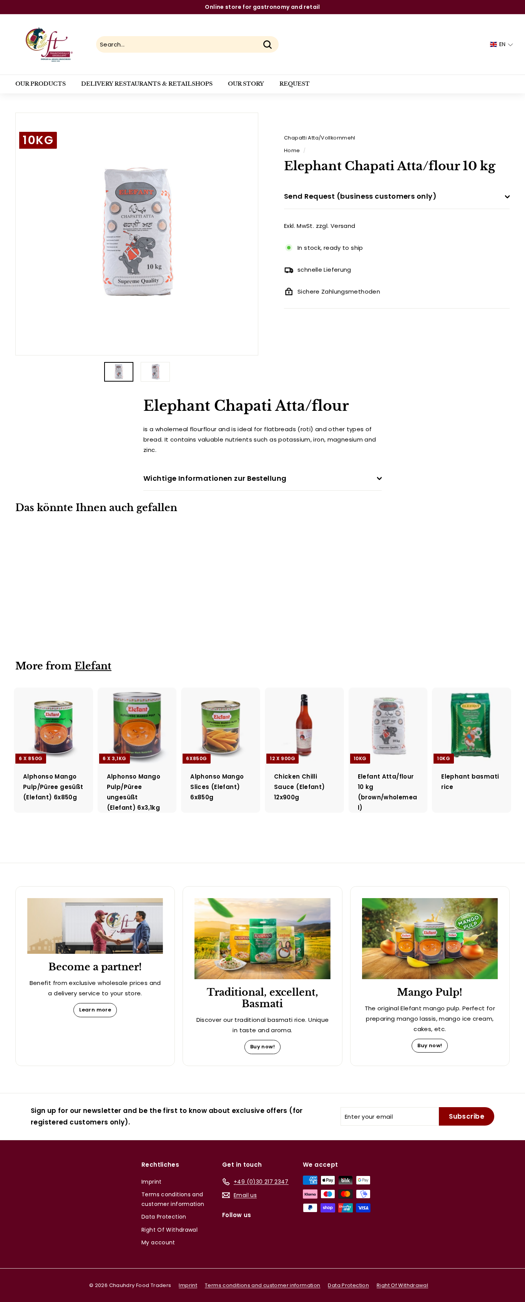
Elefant (93, 666)
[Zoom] (137, 234)
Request (294, 83)
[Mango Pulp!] (430, 938)
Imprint (151, 1182)
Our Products (40, 83)
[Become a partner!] (95, 926)
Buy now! (262, 1046)
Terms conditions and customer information (172, 1199)
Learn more (95, 1009)
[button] (501, 44)
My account (158, 1242)
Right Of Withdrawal (169, 1230)
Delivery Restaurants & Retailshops (147, 83)
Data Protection (163, 1217)
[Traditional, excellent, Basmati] (262, 938)
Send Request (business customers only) (360, 196)
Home (292, 150)
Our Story (246, 83)
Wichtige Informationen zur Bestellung (215, 478)
